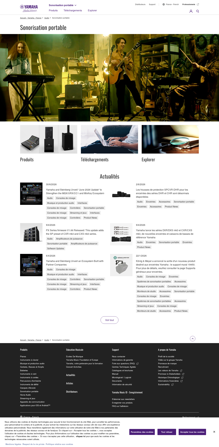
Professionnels (188, 4)
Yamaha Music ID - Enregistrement (127, 392)
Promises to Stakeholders (169, 373)
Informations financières (168, 380)
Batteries (24, 370)
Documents (117, 380)
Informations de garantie (122, 359)
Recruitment (163, 366)
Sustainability (164, 384)
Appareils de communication (32, 401)
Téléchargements (73, 10)
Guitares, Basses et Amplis (32, 366)
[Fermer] (214, 432)
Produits (53, 10)
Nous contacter (118, 356)
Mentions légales (13, 444)
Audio (46, 18)
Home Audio (25, 394)
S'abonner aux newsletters (123, 399)
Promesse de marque (167, 363)
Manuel (115, 373)
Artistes (69, 383)
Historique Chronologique (169, 377)
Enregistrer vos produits (122, 402)
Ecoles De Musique (74, 356)
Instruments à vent (28, 373)
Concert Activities (73, 366)
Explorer (92, 10)
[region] (109, 432)
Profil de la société (166, 356)
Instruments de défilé (29, 384)
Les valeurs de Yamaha (168, 370)
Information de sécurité (122, 384)
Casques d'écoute (27, 387)
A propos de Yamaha (167, 349)
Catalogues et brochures (122, 370)
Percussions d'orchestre (30, 380)
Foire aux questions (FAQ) (123, 363)
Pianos (23, 356)
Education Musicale (74, 349)
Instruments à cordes (29, 377)
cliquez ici (81, 436)
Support (152, 4)
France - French (172, 4)
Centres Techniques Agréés (124, 366)
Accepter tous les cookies (192, 431)
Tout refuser (167, 431)
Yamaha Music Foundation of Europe (82, 359)
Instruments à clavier (29, 359)
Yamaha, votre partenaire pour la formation (84, 363)
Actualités (70, 375)
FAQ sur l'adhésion (120, 406)
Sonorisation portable (61, 5)
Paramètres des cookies (142, 431)
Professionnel (188, 417)
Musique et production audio (32, 363)
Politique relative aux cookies (59, 444)
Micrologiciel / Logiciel (121, 377)
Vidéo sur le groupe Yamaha (170, 359)
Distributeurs (140, 4)
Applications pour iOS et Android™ (35, 405)
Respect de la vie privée (33, 444)
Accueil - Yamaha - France (30, 18)
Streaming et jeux (27, 398)
